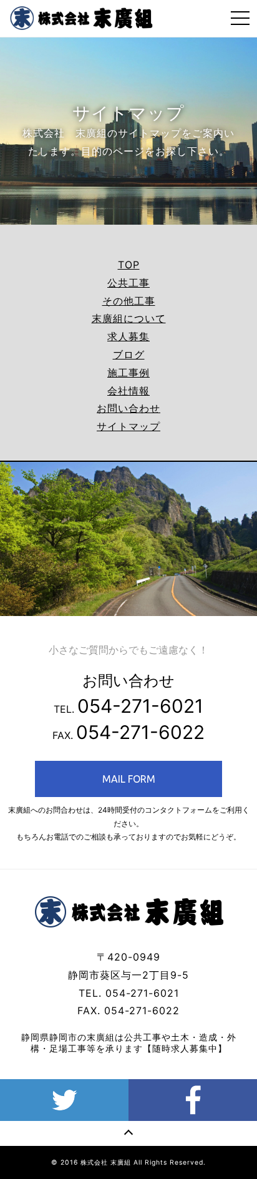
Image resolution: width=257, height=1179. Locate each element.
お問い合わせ (128, 408)
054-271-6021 (140, 706)
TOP (129, 264)
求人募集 (128, 336)
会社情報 (128, 390)
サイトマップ (128, 426)
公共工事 (128, 282)
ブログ (129, 354)
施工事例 (128, 372)
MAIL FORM (128, 779)
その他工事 (128, 301)
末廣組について (129, 318)
